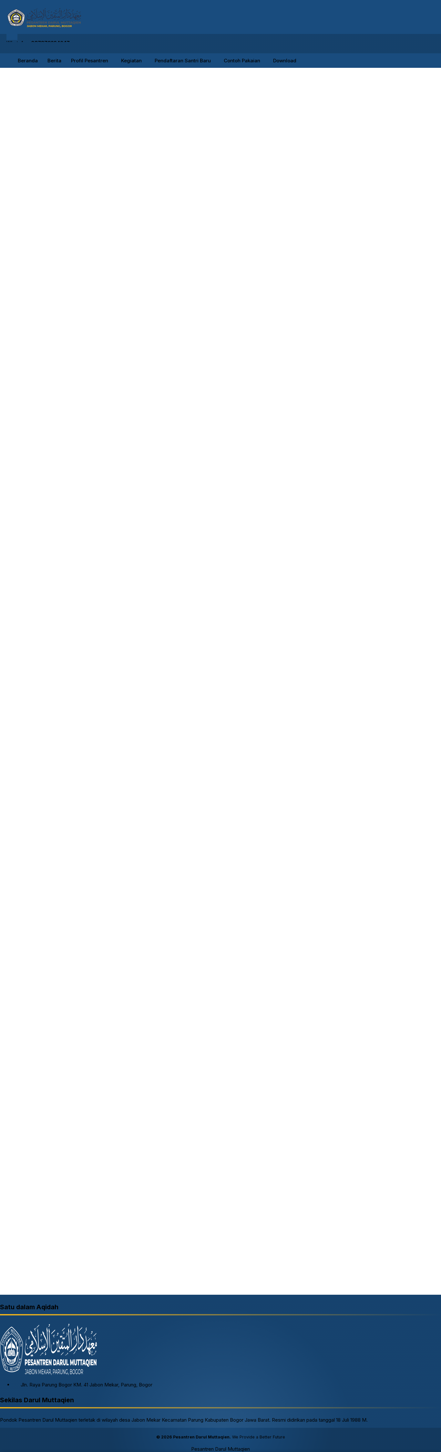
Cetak (25, 151)
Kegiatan (131, 60)
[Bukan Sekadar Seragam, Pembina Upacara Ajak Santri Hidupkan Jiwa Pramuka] (349, 292)
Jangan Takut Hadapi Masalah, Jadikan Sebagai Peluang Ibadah (382, 586)
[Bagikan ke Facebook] (37, 159)
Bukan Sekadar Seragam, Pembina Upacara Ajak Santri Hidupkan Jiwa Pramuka (403, 287)
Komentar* (13, 1113)
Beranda (28, 60)
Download (284, 60)
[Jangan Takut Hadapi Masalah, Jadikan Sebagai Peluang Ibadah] (349, 339)
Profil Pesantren (89, 60)
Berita (54, 60)
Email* (171, 1166)
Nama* (8, 1166)
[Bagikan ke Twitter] (49, 159)
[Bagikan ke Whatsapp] (61, 159)
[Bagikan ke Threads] (85, 159)
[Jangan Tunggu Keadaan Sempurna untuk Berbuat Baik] (349, 143)
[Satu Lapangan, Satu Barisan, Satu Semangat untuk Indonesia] (349, 188)
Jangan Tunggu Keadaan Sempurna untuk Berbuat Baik (404, 138)
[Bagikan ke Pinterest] (73, 159)
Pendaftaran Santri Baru (183, 60)
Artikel (341, 385)
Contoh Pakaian (242, 60)
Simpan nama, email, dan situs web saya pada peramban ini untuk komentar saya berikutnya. (120, 1186)
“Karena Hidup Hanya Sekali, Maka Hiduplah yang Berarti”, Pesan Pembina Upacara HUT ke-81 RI (403, 233)
